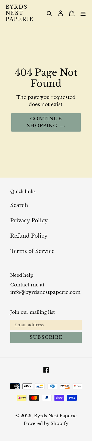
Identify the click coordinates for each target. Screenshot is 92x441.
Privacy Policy (29, 220)
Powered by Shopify (46, 423)
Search (19, 205)
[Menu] (83, 13)
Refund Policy (29, 236)
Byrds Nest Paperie (20, 13)
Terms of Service (32, 251)
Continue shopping (44, 122)
